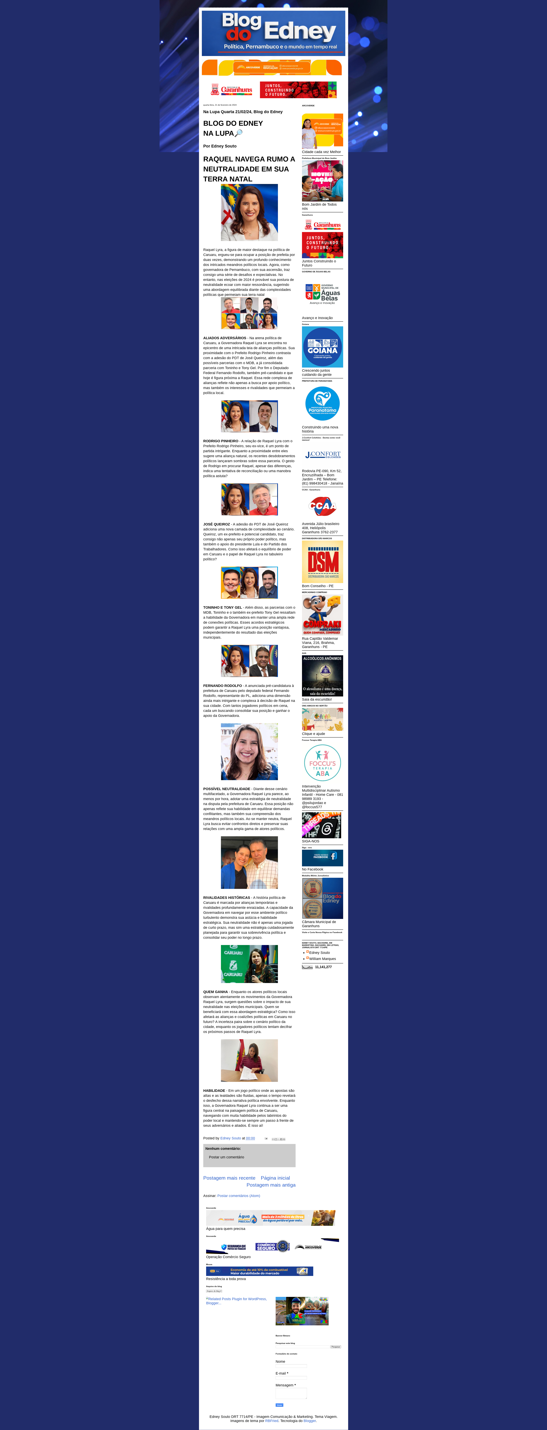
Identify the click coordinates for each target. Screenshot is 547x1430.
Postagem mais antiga (271, 1185)
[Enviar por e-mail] (273, 1139)
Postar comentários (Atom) (238, 1196)
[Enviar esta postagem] (266, 1138)
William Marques (322, 959)
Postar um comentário (226, 1157)
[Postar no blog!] (275, 1139)
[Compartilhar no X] (278, 1139)
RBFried (271, 1421)
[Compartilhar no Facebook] (281, 1139)
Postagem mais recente (229, 1178)
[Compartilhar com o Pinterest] (284, 1139)
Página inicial (275, 1178)
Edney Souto (319, 953)
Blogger (310, 1421)
